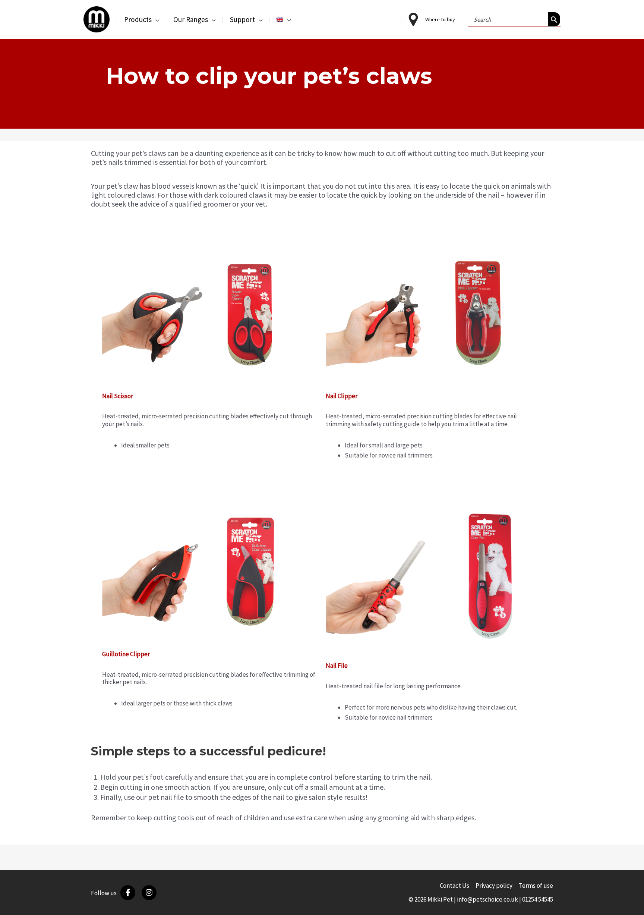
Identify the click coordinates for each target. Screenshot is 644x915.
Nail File (337, 665)
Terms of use (536, 885)
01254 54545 (537, 899)
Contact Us (454, 885)
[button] (155, 19)
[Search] (554, 19)
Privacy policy (494, 885)
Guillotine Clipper (126, 654)
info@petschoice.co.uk (487, 899)
